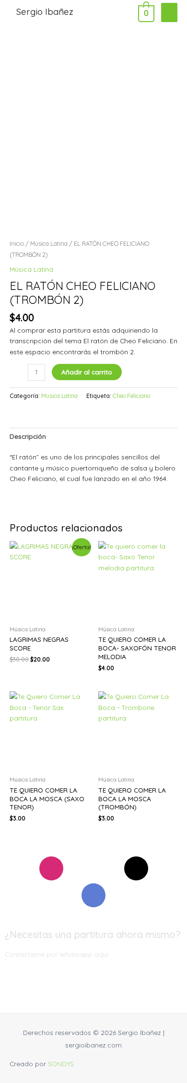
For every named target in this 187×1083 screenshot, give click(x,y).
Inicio (17, 243)
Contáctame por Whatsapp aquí (56, 954)
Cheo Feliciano (131, 395)
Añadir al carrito (86, 372)
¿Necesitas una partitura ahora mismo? (92, 934)
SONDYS (61, 1063)
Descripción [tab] (28, 436)
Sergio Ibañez (44, 11)
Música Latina (49, 243)
